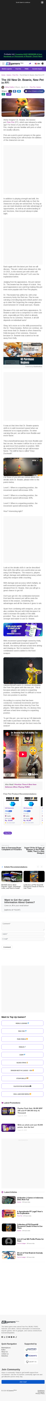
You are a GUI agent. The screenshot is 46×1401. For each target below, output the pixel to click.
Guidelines (41, 1391)
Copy (8, 94)
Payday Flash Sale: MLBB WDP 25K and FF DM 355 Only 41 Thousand (30, 1110)
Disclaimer (41, 1392)
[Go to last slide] (38, 866)
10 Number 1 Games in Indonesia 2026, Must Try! (30, 1198)
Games (9, 75)
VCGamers (12, 1391)
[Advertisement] (23, 26)
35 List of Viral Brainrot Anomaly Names (30, 1254)
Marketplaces (6, 1348)
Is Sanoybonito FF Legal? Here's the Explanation (30, 1212)
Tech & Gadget (21, 1243)
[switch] (42, 63)
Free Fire (15, 75)
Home (3, 75)
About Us (4, 1352)
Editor (3, 1350)
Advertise (4, 1356)
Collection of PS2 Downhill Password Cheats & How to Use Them (34, 886)
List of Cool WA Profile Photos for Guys (30, 1240)
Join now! (23, 1382)
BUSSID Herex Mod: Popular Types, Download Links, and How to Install (11, 886)
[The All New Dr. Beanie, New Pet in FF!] (15, 91)
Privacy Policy (40, 1393)
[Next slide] (41, 866)
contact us (5, 1354)
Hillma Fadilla (9, 87)
